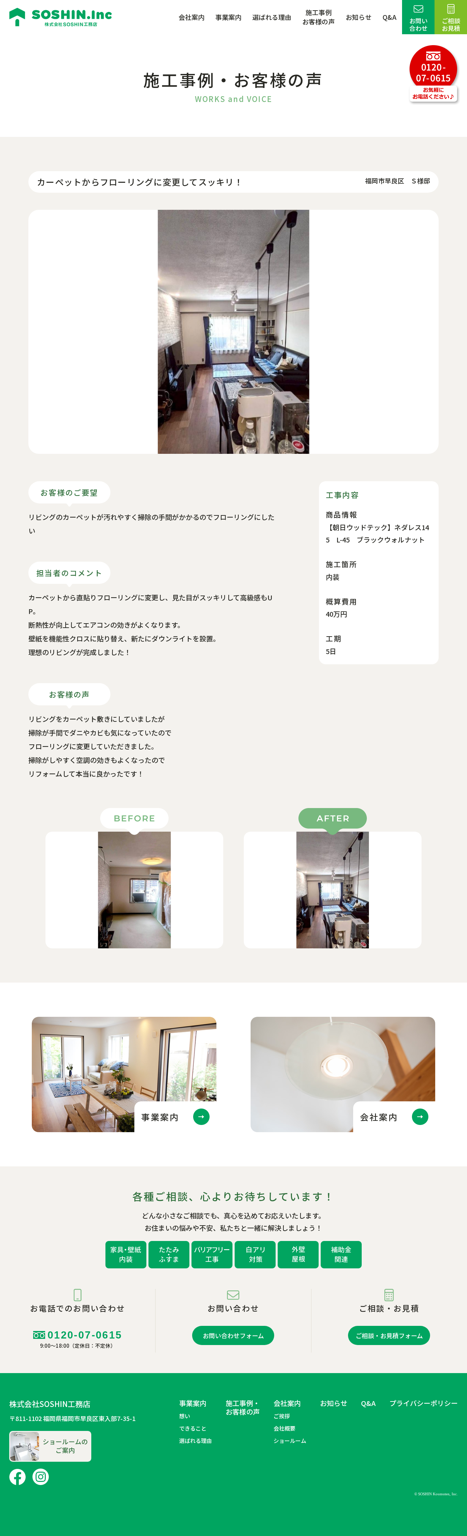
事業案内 (228, 17)
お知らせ (359, 17)
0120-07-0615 (81, 1339)
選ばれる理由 (271, 17)
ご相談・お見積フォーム (389, 1335)
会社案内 (191, 17)
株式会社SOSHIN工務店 (49, 1403)
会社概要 (284, 1428)
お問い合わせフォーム (233, 1335)
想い (184, 1416)
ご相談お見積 (451, 24)
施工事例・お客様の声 (243, 1407)
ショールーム (289, 1440)
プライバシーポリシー (423, 1403)
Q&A (390, 17)
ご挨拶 (281, 1416)
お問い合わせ (418, 24)
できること (192, 1428)
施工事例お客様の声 (318, 17)
